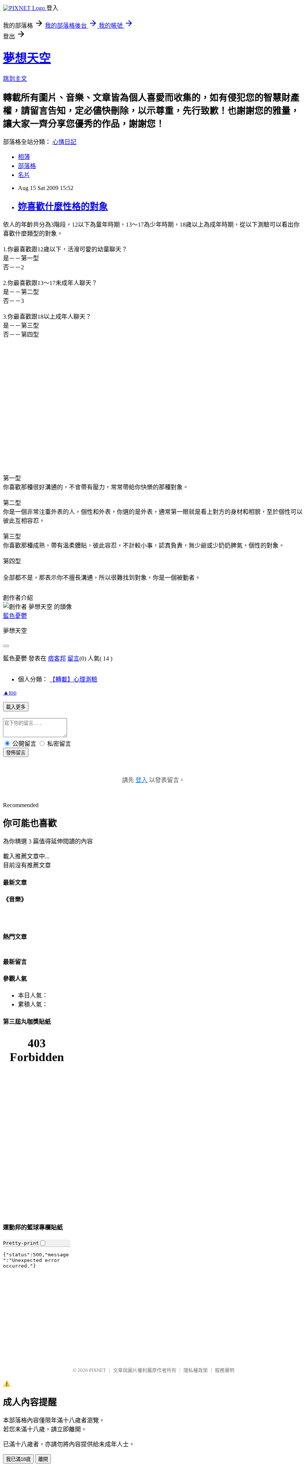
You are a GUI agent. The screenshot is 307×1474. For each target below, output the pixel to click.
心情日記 (64, 142)
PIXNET (97, 1370)
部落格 (27, 166)
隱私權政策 (195, 1370)
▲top (9, 692)
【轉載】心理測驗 (73, 679)
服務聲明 (224, 1370)
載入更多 (15, 707)
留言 (73, 658)
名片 (24, 175)
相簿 (24, 157)
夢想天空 (27, 58)
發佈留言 (15, 753)
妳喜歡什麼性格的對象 (63, 206)
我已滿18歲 (18, 1459)
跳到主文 (15, 79)
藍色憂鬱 (15, 616)
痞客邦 (57, 658)
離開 (43, 1459)
